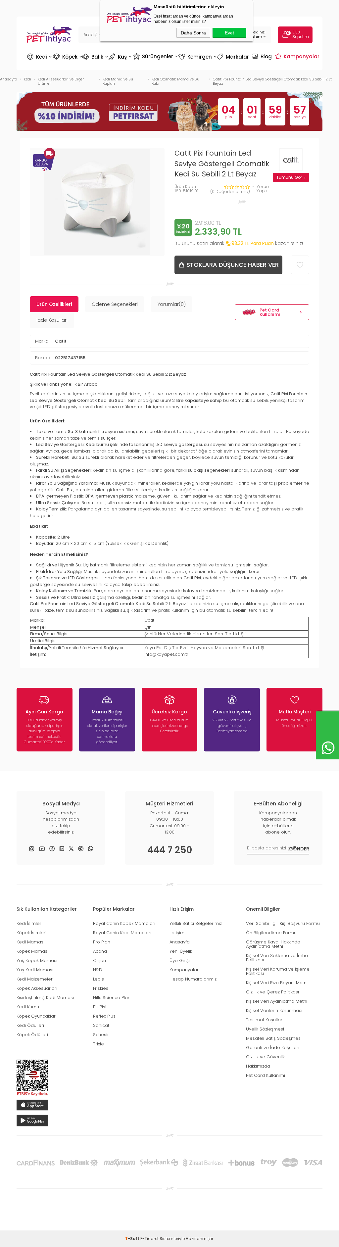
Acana (100, 951)
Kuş (120, 56)
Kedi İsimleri (29, 923)
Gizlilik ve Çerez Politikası (272, 992)
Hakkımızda (258, 1066)
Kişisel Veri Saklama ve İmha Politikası (277, 957)
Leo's (98, 979)
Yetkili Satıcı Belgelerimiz (196, 923)
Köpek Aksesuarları (37, 988)
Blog (263, 56)
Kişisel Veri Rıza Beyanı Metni (277, 983)
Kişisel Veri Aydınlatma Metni (276, 1001)
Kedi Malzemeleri (35, 979)
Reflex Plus (104, 1016)
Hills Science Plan (111, 997)
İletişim (177, 933)
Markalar (234, 56)
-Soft (132, 1238)
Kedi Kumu (28, 1007)
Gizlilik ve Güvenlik (265, 1057)
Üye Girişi (180, 960)
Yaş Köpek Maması (37, 960)
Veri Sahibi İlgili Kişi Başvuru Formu (283, 923)
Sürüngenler (155, 56)
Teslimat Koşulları (264, 1020)
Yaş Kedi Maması (35, 970)
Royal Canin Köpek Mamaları (124, 923)
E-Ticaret (149, 1238)
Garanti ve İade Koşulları (272, 1047)
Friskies (100, 988)
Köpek (67, 56)
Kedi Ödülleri (30, 1025)
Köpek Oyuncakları (37, 1016)
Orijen (99, 960)
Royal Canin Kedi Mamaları (122, 933)
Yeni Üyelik (181, 951)
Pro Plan (101, 942)
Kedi (39, 56)
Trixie (98, 1044)
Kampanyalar (298, 56)
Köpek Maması (32, 951)
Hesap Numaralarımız (193, 979)
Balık (95, 56)
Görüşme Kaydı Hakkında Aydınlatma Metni (273, 944)
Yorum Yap (263, 189)
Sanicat (101, 1025)
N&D (97, 970)
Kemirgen (197, 56)
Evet (229, 32)
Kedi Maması (30, 942)
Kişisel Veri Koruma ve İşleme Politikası (278, 971)
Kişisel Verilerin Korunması (274, 1010)
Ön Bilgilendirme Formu (271, 933)
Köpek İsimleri (31, 933)
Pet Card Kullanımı (270, 312)
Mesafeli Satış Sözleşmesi (274, 1038)
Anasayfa (180, 942)
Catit (61, 341)
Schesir (101, 1034)
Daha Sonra (193, 32)
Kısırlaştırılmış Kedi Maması (45, 997)
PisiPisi (99, 1007)
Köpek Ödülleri (32, 1034)
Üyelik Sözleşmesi (265, 1029)
